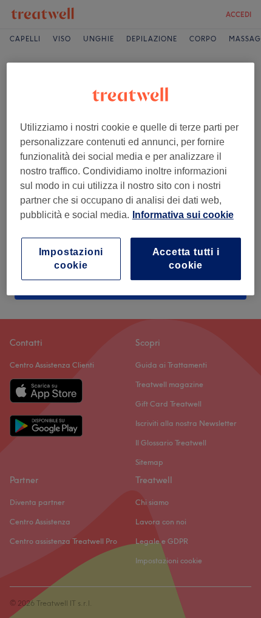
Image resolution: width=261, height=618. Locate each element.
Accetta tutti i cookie (186, 258)
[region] (131, 179)
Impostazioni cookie (71, 258)
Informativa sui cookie (183, 215)
